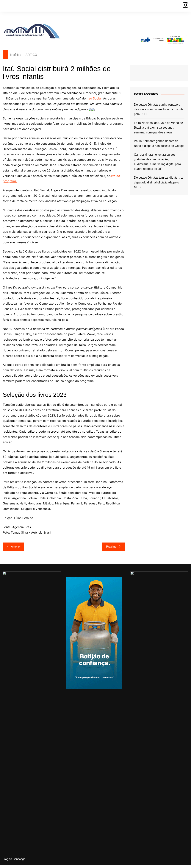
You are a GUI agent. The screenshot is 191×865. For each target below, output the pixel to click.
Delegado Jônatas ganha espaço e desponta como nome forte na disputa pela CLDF (159, 109)
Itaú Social (94, 98)
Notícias (15, 54)
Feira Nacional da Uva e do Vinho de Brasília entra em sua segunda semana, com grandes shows (158, 127)
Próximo (111, 546)
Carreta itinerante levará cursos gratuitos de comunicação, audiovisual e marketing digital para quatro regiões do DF (157, 162)
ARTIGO (31, 54)
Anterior (16, 546)
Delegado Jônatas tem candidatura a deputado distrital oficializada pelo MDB (158, 182)
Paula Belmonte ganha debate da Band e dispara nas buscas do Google (159, 143)
